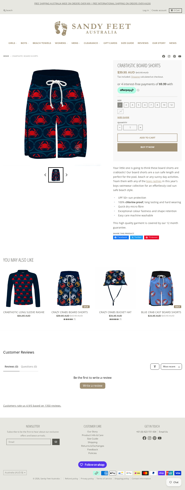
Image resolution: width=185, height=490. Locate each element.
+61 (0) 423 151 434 (146, 431)
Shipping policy (122, 478)
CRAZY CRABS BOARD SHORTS (69, 312)
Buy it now (147, 147)
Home (6, 56)
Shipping (135, 76)
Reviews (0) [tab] (11, 366)
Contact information (141, 478)
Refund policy (71, 478)
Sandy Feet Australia (50, 478)
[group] (55, 174)
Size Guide (123, 117)
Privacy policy (87, 478)
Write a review (92, 386)
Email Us (163, 431)
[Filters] (154, 367)
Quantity (122, 123)
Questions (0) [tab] (29, 366)
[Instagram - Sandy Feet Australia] (169, 56)
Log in (146, 10)
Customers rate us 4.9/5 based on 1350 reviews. (32, 405)
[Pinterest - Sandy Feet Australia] (174, 56)
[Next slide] (66, 175)
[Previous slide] (45, 175)
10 (164, 105)
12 (171, 105)
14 (120, 111)
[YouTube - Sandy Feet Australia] (180, 56)
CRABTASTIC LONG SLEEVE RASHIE (23, 312)
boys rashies (154, 181)
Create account (159, 10)
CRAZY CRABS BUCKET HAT (115, 312)
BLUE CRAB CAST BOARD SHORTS (161, 312)
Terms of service (104, 478)
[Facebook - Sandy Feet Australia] (164, 56)
